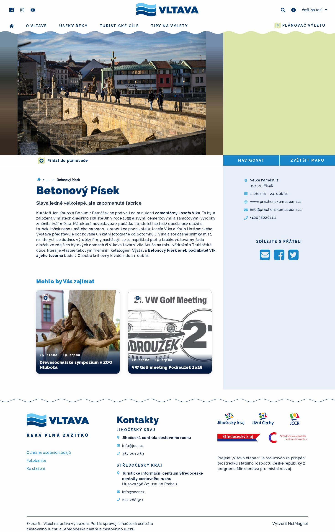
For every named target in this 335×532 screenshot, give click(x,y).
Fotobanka (36, 460)
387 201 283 (133, 454)
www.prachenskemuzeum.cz (276, 201)
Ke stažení (36, 468)
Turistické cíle (119, 26)
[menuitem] (313, 10)
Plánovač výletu (301, 25)
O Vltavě (36, 26)
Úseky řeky (73, 26)
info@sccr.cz (133, 492)
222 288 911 (132, 500)
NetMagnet (298, 524)
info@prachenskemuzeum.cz (276, 209)
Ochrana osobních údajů (49, 452)
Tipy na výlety (169, 26)
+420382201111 (263, 217)
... (48, 180)
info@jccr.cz (133, 446)
